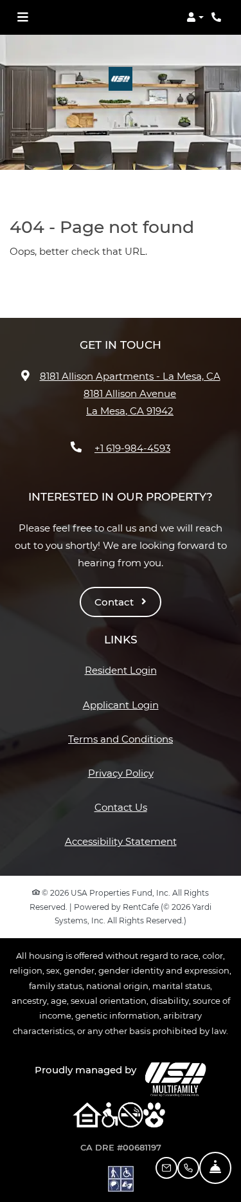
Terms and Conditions (120, 738)
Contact (115, 602)
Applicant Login (121, 704)
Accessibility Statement (121, 841)
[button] (195, 17)
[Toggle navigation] (22, 17)
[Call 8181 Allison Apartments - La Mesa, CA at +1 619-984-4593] (218, 17)
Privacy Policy (121, 772)
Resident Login (121, 669)
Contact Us (120, 807)
